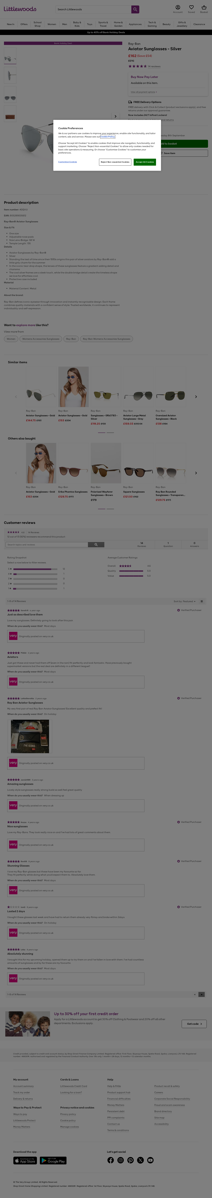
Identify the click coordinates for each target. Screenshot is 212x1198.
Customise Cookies (67, 161)
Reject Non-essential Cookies (115, 162)
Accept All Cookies (145, 162)
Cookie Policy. (108, 136)
